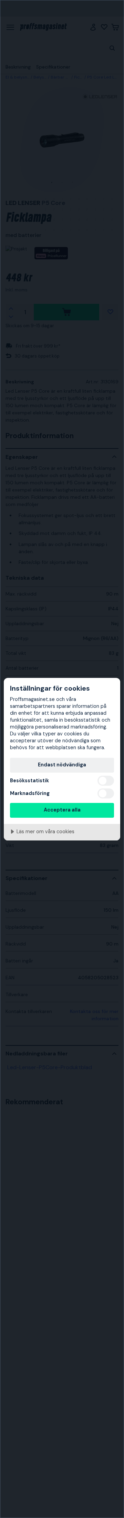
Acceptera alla (62, 810)
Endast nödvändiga (62, 765)
